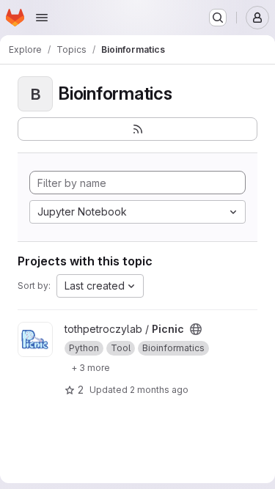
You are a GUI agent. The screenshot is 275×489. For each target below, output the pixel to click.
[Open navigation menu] (42, 17)
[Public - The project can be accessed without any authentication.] (196, 329)
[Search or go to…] (218, 17)
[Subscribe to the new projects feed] (137, 129)
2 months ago (159, 389)
